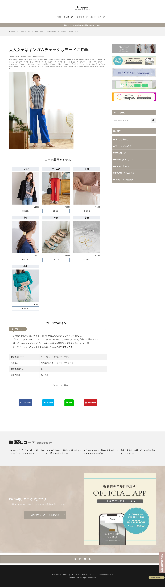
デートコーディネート (57, 62)
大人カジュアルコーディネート (82, 64)
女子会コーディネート (86, 66)
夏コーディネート (65, 64)
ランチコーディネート (35, 64)
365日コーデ (38, 32)
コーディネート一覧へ (58, 385)
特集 (59, 17)
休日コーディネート (51, 64)
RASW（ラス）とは (123, 166)
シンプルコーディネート (40, 62)
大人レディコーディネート (51, 66)
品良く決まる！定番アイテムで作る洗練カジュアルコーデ (138, 451)
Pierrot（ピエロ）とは (124, 159)
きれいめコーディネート (62, 59)
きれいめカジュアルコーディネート (41, 59)
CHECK (25, 211)
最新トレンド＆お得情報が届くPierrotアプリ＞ (82, 25)
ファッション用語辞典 (124, 180)
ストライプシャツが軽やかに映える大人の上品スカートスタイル (63, 451)
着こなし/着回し (121, 139)
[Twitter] (48, 402)
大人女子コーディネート (69, 66)
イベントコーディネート (80, 59)
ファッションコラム (123, 146)
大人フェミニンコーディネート (30, 66)
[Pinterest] (90, 402)
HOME (13, 32)
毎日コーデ (68, 17)
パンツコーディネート (19, 64)
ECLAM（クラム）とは (124, 173)
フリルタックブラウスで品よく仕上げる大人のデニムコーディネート (26, 451)
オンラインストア (97, 17)
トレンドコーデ (81, 17)
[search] (153, 120)
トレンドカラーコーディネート (77, 62)
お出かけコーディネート (19, 59)
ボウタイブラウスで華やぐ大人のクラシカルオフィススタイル (101, 451)
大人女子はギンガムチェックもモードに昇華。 (63, 32)
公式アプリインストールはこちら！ (45, 515)
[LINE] (69, 402)
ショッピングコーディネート (21, 62)
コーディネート (25, 32)
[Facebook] (25, 402)
